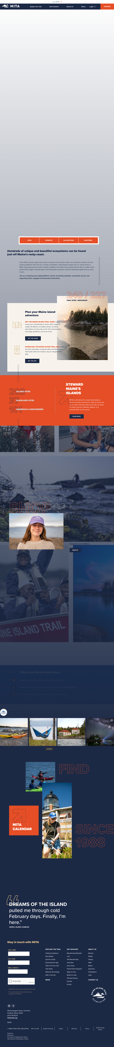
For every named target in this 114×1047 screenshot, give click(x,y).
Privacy (87, 1029)
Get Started (49, 956)
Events (69, 984)
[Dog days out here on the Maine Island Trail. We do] (43, 732)
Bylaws (61, 1029)
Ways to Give (71, 972)
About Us (70, 6)
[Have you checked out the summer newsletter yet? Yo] (71, 732)
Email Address (13, 968)
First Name (12, 950)
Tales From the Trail (52, 966)
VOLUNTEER (68, 240)
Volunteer (70, 962)
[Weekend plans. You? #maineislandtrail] (14, 732)
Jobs (90, 975)
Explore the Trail (35, 6)
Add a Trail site (50, 975)
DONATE (107, 6)
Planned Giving (72, 978)
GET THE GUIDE (33, 338)
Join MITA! (56, 2)
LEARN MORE (76, 416)
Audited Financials (48, 1029)
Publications (92, 972)
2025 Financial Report (100, 1029)
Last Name (11, 959)
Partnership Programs (74, 969)
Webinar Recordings (52, 972)
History (90, 959)
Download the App (51, 962)
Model (90, 956)
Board (90, 966)
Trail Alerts (49, 969)
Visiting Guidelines (51, 953)
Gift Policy (74, 1029)
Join (68, 956)
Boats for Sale (72, 975)
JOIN (29, 240)
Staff (89, 962)
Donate (69, 981)
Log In (9, 1022)
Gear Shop (70, 966)
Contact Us (93, 980)
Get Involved (54, 6)
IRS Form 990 (35, 1029)
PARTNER (88, 240)
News (83, 6)
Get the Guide (50, 959)
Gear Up (75, 550)
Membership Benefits (74, 953)
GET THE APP (32, 361)
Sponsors (91, 969)
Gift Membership (72, 959)
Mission (91, 953)
